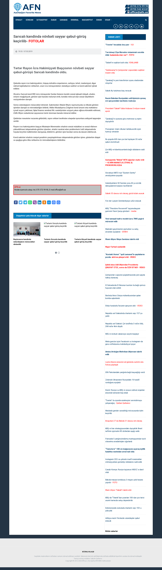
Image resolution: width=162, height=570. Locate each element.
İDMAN (99, 20)
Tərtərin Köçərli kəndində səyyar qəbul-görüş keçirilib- (87, 240)
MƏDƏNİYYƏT (87, 20)
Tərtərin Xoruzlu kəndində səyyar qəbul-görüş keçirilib (55, 240)
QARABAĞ (63, 20)
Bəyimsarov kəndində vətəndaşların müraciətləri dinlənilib (24, 241)
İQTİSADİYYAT (42, 20)
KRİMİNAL (75, 20)
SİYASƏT (19, 20)
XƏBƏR (53, 20)
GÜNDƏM (29, 20)
